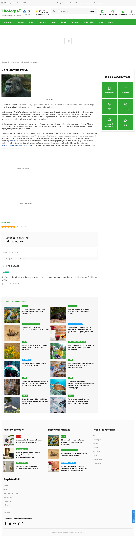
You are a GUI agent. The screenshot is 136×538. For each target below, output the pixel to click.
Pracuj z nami (7, 497)
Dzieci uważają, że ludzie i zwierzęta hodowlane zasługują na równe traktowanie (81, 347)
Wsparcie (6, 512)
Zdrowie (95, 447)
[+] (31, 258)
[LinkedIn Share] (91, 239)
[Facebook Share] (80, 239)
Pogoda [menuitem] (110, 22)
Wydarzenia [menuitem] (75, 22)
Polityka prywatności (10, 493)
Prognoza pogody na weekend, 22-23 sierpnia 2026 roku (34, 364)
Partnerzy (6, 509)
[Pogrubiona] (3, 259)
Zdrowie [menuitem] (64, 22)
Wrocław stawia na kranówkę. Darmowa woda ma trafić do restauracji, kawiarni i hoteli (79, 401)
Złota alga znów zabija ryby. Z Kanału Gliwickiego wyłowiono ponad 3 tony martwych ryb (35, 401)
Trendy (95, 455)
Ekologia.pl (5, 62)
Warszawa (28, 14)
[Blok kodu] (23, 259)
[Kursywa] (6, 259)
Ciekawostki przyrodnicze (29, 62)
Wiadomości (15, 62)
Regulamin (7, 501)
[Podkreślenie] (9, 259)
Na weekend (39, 14)
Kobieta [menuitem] (53, 22)
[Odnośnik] (25, 259)
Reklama (6, 505)
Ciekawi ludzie (98, 459)
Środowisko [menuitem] (20, 22)
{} (28, 258)
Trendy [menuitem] (31, 22)
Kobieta (95, 443)
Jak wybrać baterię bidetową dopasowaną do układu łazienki (27, 467)
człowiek (12, 141)
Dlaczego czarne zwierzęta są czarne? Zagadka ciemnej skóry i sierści (79, 311)
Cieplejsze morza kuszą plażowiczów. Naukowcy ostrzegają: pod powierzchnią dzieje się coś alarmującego (81, 384)
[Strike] (12, 259)
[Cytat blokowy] (20, 259)
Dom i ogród (97, 440)
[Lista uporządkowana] (14, 259)
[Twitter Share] (85, 239)
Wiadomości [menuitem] (8, 22)
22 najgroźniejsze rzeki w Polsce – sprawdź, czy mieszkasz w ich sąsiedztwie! (34, 311)
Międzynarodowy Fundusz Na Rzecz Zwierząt (18, 145)
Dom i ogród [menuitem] (42, 22)
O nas (5, 489)
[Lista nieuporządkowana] (17, 259)
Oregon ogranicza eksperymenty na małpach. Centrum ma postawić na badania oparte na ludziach (35, 383)
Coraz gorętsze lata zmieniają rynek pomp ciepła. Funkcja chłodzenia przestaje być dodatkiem (29, 455)
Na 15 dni (46, 14)
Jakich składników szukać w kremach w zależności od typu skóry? (29, 441)
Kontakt (6, 485)
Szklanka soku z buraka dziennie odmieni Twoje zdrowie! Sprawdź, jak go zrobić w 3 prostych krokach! (80, 329)
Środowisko (97, 451)
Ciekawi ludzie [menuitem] (89, 22)
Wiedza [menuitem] (101, 22)
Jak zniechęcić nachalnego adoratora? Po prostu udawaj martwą (35, 328)
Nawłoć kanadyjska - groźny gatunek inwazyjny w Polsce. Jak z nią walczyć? (35, 347)
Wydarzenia (97, 463)
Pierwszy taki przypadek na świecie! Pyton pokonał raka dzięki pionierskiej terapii (81, 365)
